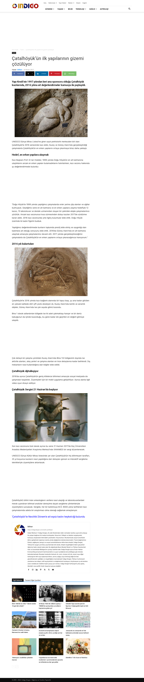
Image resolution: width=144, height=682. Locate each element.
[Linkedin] (37, 569)
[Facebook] (29, 569)
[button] (129, 9)
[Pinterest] (41, 569)
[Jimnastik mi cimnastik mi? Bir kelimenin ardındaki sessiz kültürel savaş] (78, 620)
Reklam (70, 3)
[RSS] (45, 569)
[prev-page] (13, 666)
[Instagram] (33, 569)
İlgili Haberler (17, 580)
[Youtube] (54, 569)
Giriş (45, 3)
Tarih (22, 50)
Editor (19, 70)
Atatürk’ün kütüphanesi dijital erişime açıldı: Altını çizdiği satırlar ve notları (50, 633)
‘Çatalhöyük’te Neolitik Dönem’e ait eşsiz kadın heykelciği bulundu (48, 516)
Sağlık (92, 9)
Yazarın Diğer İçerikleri (33, 580)
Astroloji (104, 9)
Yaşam (60, 9)
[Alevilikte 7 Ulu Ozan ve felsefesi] (78, 647)
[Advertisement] (72, 30)
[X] (50, 569)
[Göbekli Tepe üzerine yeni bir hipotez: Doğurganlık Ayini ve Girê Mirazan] (78, 593)
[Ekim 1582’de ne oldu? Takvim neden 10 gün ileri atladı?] (24, 593)
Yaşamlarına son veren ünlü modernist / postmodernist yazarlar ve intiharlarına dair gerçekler (51, 660)
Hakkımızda (51, 3)
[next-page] (17, 666)
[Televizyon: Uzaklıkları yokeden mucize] (24, 647)
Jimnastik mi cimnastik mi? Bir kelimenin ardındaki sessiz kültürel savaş (77, 633)
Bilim (70, 9)
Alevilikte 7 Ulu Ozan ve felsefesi (76, 657)
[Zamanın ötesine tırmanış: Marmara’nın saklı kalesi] (24, 619)
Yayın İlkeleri (62, 3)
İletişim (78, 3)
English (85, 3)
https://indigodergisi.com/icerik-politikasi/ (40, 530)
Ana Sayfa (15, 50)
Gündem (48, 9)
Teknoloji (80, 9)
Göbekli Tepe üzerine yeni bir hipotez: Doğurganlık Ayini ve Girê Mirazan (77, 606)
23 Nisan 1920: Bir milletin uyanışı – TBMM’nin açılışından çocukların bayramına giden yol (50, 606)
